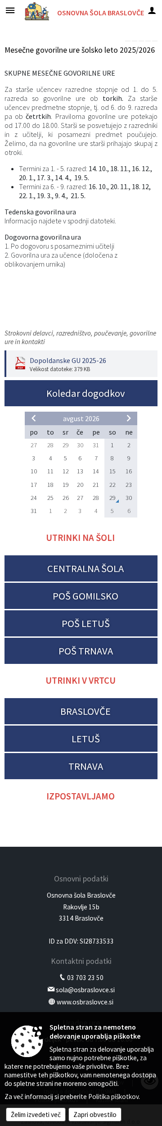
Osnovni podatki (81, 879)
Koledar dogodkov (85, 393)
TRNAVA (85, 766)
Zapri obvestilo (95, 1114)
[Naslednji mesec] (128, 418)
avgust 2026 (81, 418)
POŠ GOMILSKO (85, 596)
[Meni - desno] (152, 10)
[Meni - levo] (10, 10)
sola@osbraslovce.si (85, 989)
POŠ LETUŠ (86, 623)
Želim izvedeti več (36, 1114)
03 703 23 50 (85, 977)
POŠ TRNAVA (85, 651)
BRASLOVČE (85, 711)
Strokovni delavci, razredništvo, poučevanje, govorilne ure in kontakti (80, 337)
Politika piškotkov (113, 1096)
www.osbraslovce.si (85, 1002)
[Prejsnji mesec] (33, 418)
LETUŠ (86, 738)
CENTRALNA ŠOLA (85, 568)
